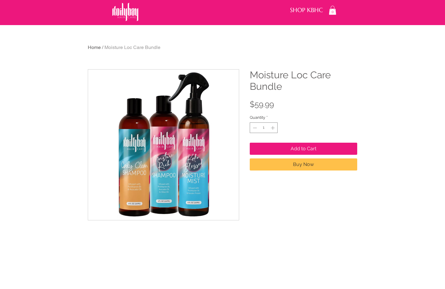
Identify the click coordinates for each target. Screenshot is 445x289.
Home (94, 47)
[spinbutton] (264, 128)
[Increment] (273, 128)
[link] (332, 10)
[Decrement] (254, 128)
